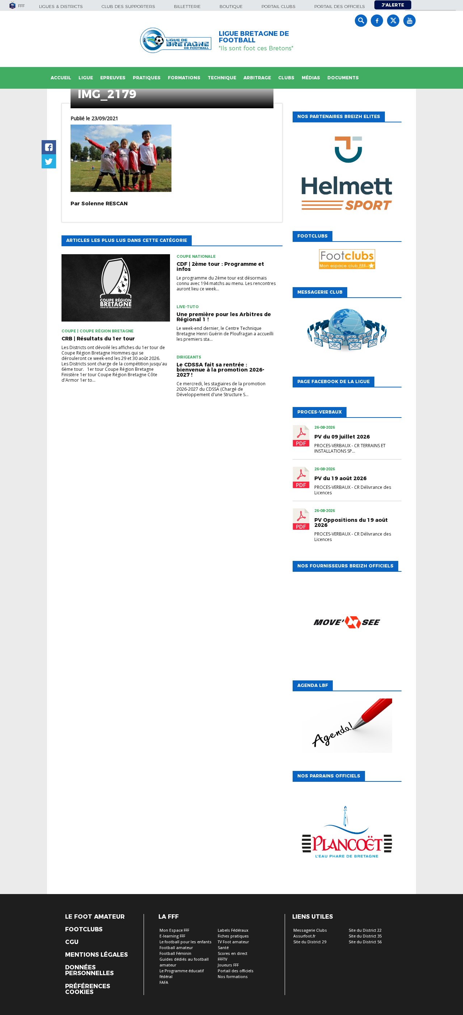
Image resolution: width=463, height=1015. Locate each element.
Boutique (231, 6)
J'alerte (393, 5)
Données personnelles (89, 970)
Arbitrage (257, 77)
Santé (223, 947)
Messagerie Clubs (310, 930)
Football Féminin (175, 953)
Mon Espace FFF (174, 930)
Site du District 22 (365, 930)
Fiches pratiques (233, 936)
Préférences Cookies (87, 989)
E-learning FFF (172, 936)
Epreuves (113, 77)
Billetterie (187, 6)
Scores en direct (232, 953)
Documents (343, 77)
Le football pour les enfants (186, 942)
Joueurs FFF (228, 965)
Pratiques (147, 77)
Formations (184, 77)
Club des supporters (128, 6)
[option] (347, 175)
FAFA (164, 982)
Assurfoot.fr (304, 936)
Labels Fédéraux (233, 930)
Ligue (85, 77)
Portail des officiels (339, 6)
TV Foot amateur (233, 942)
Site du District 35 (365, 936)
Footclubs (83, 929)
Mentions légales (96, 955)
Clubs (286, 77)
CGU (71, 942)
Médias (311, 77)
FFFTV (222, 959)
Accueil (61, 77)
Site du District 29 (309, 942)
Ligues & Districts (61, 6)
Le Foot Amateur (95, 917)
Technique (222, 77)
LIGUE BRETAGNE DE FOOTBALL (254, 37)
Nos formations (233, 976)
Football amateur (176, 947)
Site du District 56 (365, 942)
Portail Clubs (279, 6)
